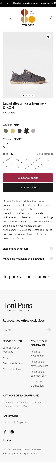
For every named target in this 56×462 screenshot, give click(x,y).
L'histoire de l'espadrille (15, 422)
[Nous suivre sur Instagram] (12, 432)
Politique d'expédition (37, 353)
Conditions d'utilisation (37, 383)
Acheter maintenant (28, 187)
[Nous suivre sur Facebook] (5, 432)
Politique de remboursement (39, 363)
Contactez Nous (12, 369)
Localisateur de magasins (11, 349)
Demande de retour (13, 363)
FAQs (6, 357)
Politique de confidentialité (39, 373)
